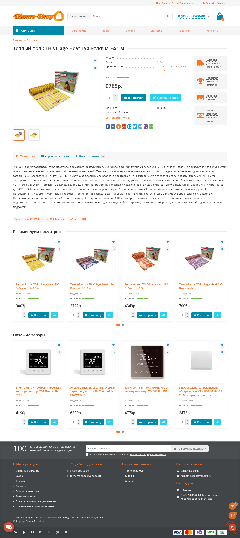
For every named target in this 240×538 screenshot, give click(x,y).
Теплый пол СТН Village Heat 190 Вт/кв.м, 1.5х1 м (92, 286)
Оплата (130, 30)
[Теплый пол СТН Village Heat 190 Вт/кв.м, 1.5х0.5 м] (38, 259)
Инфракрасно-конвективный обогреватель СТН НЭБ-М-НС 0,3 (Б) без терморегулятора (200, 391)
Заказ (106, 30)
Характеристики (57, 156)
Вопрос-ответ (91, 156)
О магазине (79, 30)
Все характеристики (117, 117)
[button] (118, 325)
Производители (134, 470)
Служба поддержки (86, 464)
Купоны (129, 476)
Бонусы (129, 481)
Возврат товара (25, 496)
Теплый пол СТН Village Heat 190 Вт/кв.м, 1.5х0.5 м (37, 286)
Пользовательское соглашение (35, 506)
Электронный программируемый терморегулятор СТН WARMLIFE (147, 389)
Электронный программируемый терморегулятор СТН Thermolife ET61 (38, 391)
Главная (17, 40)
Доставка (157, 30)
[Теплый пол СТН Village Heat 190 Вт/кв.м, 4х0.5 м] (147, 259)
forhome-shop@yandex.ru (85, 476)
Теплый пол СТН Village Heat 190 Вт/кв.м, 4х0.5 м (146, 286)
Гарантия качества (27, 491)
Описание (27, 156)
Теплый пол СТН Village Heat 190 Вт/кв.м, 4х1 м (200, 286)
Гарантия (184, 30)
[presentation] (13, 279)
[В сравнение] (95, 68)
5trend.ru (38, 521)
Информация (27, 464)
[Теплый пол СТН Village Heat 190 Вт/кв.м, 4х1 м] (201, 259)
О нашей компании (28, 470)
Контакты (213, 30)
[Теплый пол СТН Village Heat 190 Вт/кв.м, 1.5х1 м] (92, 259)
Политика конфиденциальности (36, 501)
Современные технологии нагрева (172, 68)
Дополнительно (138, 464)
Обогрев (32, 40)
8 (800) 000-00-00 (79, 470)
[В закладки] (95, 60)
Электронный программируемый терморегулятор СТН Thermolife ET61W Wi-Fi (92, 391)
